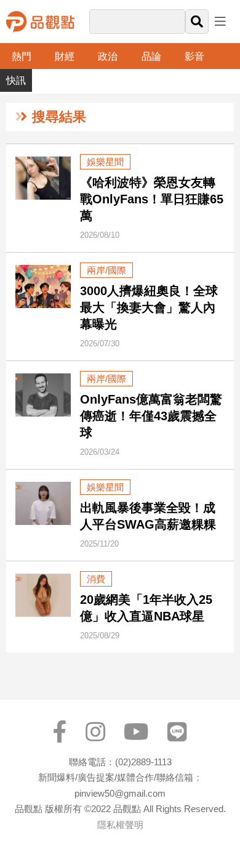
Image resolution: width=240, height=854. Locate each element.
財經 (64, 56)
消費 (96, 579)
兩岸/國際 (106, 270)
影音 (194, 56)
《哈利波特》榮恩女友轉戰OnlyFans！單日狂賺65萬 (151, 199)
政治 (108, 56)
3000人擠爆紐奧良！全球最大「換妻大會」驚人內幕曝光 (149, 307)
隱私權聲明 (120, 824)
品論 (151, 56)
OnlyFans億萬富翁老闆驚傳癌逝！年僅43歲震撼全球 (151, 415)
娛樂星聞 (105, 162)
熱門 (21, 56)
